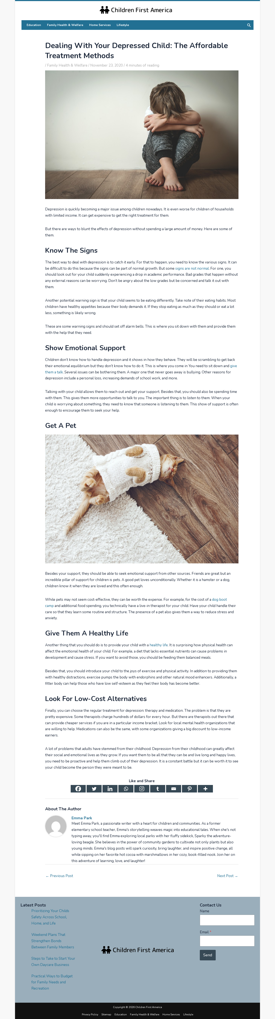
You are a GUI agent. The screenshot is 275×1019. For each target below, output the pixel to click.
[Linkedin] (110, 788)
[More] (205, 788)
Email (205, 932)
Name (204, 911)
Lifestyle (188, 1014)
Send (207, 955)
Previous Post (59, 875)
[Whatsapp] (125, 788)
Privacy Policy (90, 1014)
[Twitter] (94, 788)
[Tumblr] (157, 788)
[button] (249, 25)
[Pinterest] (189, 788)
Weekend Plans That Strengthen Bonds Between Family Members (52, 941)
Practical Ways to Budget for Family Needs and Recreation (52, 982)
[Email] (173, 788)
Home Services (171, 1014)
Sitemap (106, 1014)
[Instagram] (141, 788)
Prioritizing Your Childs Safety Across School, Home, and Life (50, 917)
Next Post (227, 875)
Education (121, 1014)
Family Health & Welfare (67, 65)
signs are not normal (192, 268)
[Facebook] (78, 788)
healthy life (158, 645)
